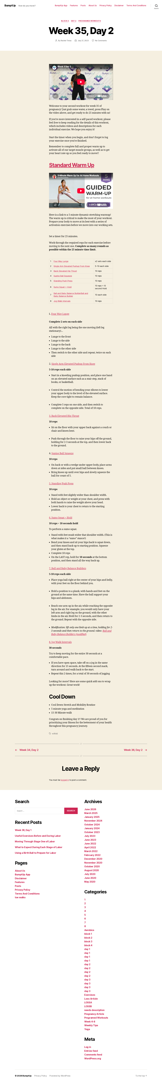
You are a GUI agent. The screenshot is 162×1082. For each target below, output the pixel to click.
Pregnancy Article (94, 1014)
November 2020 (93, 862)
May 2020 (89, 881)
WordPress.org (92, 1058)
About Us (92, 5)
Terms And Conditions (136, 5)
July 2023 (89, 836)
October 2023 (92, 832)
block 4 (88, 945)
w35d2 (55, 733)
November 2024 (93, 820)
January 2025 (92, 817)
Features (74, 5)
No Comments (101, 40)
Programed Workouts (89, 21)
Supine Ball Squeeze (63, 276)
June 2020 (90, 878)
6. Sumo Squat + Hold (60, 517)
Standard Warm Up (71, 165)
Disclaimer (119, 5)
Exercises (89, 994)
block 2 (88, 937)
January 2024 (92, 828)
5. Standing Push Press (61, 483)
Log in (87, 1047)
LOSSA (88, 1002)
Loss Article (91, 998)
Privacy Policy (106, 5)
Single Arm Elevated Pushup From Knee (72, 266)
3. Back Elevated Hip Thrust (64, 415)
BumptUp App (61, 5)
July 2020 (89, 874)
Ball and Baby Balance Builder (67, 293)
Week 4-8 (89, 1021)
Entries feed (91, 1051)
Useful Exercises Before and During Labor (38, 835)
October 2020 (92, 866)
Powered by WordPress (59, 1076)
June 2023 (90, 839)
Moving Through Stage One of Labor (35, 841)
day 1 (87, 949)
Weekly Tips (91, 1025)
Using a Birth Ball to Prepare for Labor (35, 853)
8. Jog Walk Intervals (60, 642)
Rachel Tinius (66, 40)
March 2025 (90, 813)
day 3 (87, 979)
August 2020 (91, 870)
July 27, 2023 (83, 40)
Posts (83, 5)
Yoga (87, 1029)
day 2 (73, 21)
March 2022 (90, 851)
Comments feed (93, 1054)
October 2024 (92, 824)
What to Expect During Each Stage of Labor (38, 847)
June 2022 (90, 843)
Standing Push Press (63, 281)
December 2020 (93, 858)
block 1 (88, 933)
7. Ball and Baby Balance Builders (67, 568)
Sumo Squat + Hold (63, 287)
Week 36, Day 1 (23, 830)
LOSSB (88, 1006)
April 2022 (90, 847)
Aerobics (89, 930)
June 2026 (90, 809)
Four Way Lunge (61, 261)
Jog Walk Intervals (62, 301)
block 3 (65, 21)
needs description (94, 1010)
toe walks (20, 897)
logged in (65, 780)
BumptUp (10, 5)
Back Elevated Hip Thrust (65, 271)
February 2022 (92, 855)
